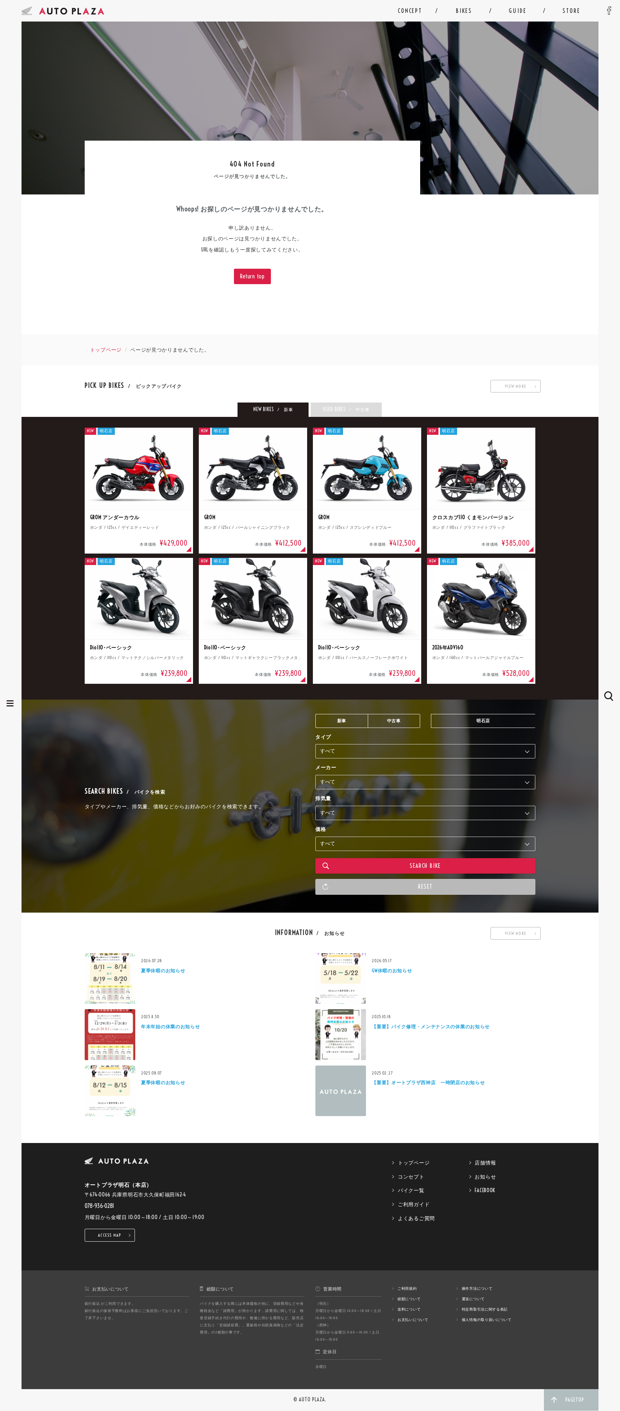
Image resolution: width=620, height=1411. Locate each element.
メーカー (326, 767)
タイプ (323, 737)
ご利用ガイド (413, 1204)
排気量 (323, 798)
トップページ (106, 350)
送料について (409, 1309)
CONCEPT (410, 10)
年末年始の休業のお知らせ (170, 1026)
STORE (571, 10)
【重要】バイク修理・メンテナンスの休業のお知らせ (431, 1026)
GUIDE (517, 10)
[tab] (273, 410)
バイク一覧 (411, 1190)
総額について (409, 1299)
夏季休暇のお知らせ (163, 970)
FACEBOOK (485, 1190)
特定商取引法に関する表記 (485, 1309)
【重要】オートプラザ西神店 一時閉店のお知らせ (428, 1082)
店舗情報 (485, 1163)
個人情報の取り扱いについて (487, 1319)
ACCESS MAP (109, 1235)
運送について (473, 1299)
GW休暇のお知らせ (392, 970)
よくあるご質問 (416, 1218)
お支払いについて (413, 1319)
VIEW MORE (515, 386)
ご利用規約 (407, 1288)
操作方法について (477, 1288)
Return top (252, 276)
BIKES (464, 10)
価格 (320, 829)
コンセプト (411, 1177)
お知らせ (485, 1177)
